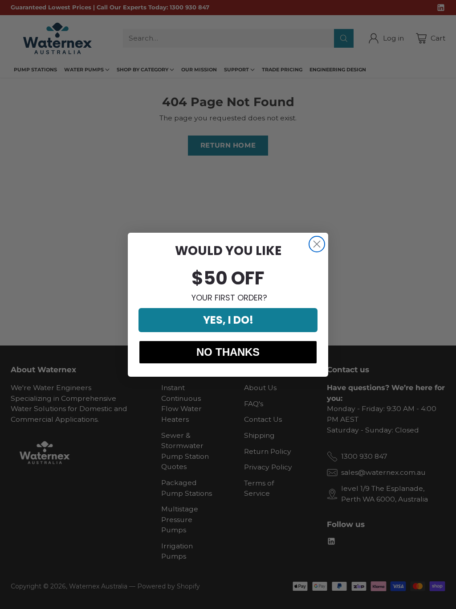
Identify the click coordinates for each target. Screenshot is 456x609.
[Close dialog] (317, 244)
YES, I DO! (228, 320)
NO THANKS (228, 352)
